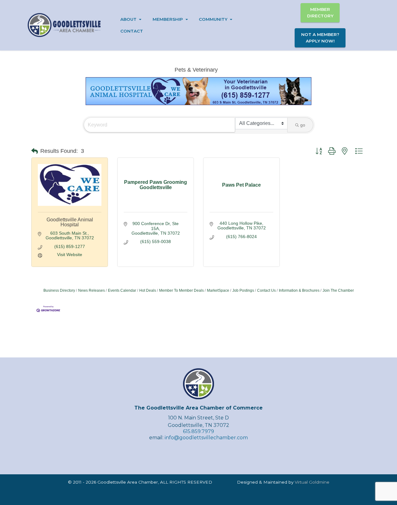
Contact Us (266, 290)
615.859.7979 (198, 431)
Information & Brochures (299, 290)
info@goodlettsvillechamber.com (206, 438)
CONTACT (131, 31)
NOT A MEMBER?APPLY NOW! (320, 37)
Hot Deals (147, 290)
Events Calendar (122, 290)
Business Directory (59, 290)
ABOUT (128, 19)
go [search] (302, 124)
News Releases (91, 290)
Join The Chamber (338, 290)
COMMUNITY (213, 19)
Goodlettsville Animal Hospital (70, 222)
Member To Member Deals (181, 290)
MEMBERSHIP (168, 19)
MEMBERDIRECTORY (320, 12)
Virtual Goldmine (312, 482)
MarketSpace (218, 290)
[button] (34, 151)
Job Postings (243, 290)
